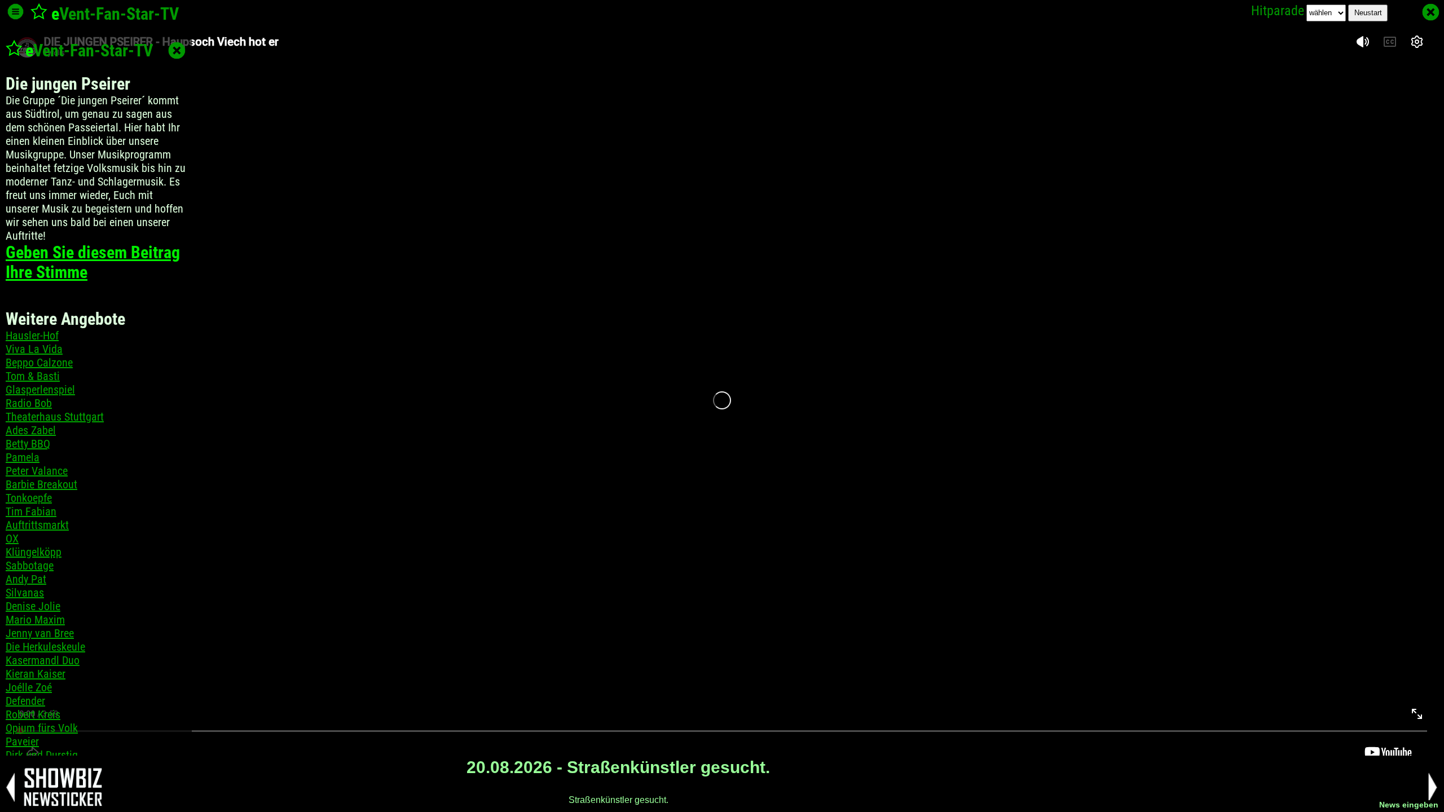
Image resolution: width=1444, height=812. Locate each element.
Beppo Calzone (39, 362)
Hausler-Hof (32, 335)
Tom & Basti (33, 376)
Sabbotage (30, 565)
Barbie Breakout (41, 484)
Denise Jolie (33, 606)
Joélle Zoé (29, 687)
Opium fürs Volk (42, 728)
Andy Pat (26, 579)
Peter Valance (37, 471)
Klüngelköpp (33, 552)
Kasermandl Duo (43, 660)
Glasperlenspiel (40, 389)
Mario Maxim (35, 619)
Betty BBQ (28, 444)
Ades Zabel (31, 430)
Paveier (22, 741)
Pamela (22, 457)
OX (12, 538)
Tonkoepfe (29, 498)
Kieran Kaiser (35, 674)
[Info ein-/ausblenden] (15, 11)
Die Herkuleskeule (45, 647)
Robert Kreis (33, 714)
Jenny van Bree (40, 633)
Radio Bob (29, 403)
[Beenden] (1430, 12)
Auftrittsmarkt (37, 525)
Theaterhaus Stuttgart (55, 416)
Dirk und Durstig (42, 755)
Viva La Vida (34, 349)
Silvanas (25, 592)
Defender (25, 701)
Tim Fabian (31, 511)
